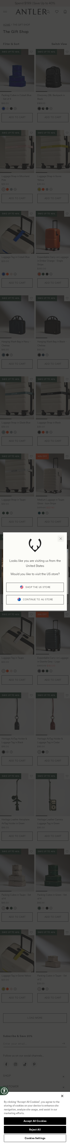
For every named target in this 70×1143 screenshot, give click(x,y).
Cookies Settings (35, 1138)
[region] (35, 1117)
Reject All (35, 1129)
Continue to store (38, 599)
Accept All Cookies (35, 1121)
